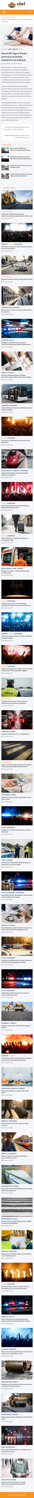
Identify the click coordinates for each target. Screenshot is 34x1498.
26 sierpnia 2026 (8, 218)
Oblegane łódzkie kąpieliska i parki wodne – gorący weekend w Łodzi (17, 136)
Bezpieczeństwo (6, 568)
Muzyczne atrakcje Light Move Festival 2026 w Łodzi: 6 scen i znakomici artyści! (17, 1352)
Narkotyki (4, 1316)
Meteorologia (10, 1447)
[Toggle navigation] (3, 12)
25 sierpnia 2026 (8, 477)
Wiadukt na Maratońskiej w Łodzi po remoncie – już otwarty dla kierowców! (16, 1385)
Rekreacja (4, 1121)
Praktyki (11, 372)
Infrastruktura (6, 307)
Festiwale (4, 633)
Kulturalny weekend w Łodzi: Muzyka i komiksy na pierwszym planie (20, 158)
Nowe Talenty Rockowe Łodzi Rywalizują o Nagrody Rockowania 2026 (15, 506)
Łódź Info (22, 1495)
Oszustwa (4, 340)
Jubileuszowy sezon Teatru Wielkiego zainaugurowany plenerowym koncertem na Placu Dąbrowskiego (15, 605)
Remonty (13, 1023)
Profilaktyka (5, 1480)
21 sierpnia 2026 (8, 932)
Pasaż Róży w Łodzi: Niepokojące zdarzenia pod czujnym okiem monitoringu (16, 896)
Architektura (5, 1088)
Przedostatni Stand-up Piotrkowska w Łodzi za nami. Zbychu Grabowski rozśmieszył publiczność (16, 1060)
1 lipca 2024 (6, 63)
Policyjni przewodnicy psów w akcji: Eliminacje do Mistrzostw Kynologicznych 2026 (16, 961)
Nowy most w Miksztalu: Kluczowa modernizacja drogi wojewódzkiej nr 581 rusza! (20, 150)
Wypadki (20, 568)
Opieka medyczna (6, 1186)
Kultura (4, 49)
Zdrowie (13, 795)
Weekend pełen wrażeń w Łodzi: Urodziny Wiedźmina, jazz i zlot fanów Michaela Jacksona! (15, 1288)
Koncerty (4, 244)
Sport (21, 49)
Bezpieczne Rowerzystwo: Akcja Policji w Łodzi (16, 279)
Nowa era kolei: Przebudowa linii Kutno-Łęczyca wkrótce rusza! (14, 1157)
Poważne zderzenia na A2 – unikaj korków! (15, 734)
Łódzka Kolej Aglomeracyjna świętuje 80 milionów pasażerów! (14, 474)
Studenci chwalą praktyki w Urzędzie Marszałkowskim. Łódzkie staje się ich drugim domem (16, 377)
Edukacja (4, 372)
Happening (4, 1056)
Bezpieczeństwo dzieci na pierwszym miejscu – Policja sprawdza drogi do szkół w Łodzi (16, 765)
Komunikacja (5, 1023)
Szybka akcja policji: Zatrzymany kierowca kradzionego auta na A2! (15, 994)
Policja (11, 340)
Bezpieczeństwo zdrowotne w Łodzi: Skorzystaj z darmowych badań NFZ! (13, 1483)
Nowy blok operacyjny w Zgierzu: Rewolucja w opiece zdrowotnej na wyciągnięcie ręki (16, 929)
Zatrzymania (20, 892)
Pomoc (15, 568)
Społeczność (5, 795)
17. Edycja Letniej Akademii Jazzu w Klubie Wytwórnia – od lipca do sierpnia (16, 128)
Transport (16, 307)
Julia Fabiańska (17, 63)
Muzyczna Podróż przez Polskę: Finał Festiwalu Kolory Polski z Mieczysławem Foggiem (16, 670)
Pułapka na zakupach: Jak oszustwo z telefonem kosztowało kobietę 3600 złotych (16, 343)
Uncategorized (6, 211)
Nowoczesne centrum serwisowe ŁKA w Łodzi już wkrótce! (21, 175)
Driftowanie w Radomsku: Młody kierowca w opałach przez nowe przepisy (16, 863)
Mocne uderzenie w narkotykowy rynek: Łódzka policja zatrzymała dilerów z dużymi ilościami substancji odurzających (15, 1321)
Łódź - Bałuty (13, 49)
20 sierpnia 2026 (8, 1095)
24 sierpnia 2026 (8, 608)
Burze (3, 1447)
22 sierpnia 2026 (8, 834)
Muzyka (3, 827)
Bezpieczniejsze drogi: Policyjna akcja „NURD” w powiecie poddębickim (16, 1222)
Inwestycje (5, 925)
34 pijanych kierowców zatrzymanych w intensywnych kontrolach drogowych (14, 702)
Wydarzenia (18, 244)
